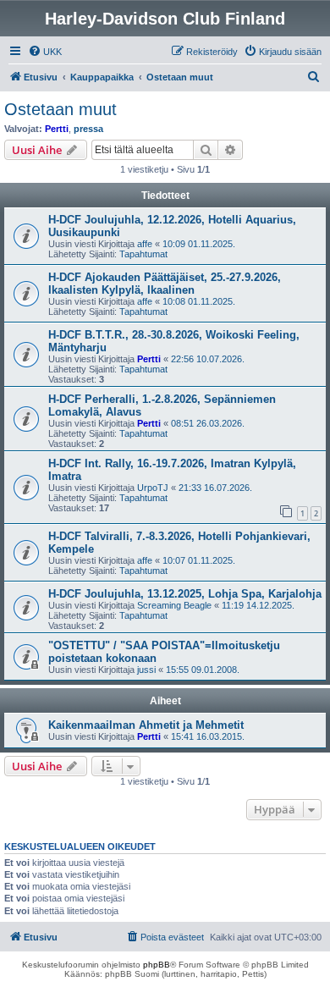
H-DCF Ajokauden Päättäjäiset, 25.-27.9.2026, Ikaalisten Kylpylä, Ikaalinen (164, 283)
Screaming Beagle (174, 605)
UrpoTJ (152, 487)
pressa (88, 129)
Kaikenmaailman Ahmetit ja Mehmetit (146, 725)
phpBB (156, 964)
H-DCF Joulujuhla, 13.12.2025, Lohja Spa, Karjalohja (185, 593)
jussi (146, 669)
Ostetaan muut (60, 109)
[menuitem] (45, 51)
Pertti (57, 129)
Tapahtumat (143, 254)
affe (144, 244)
